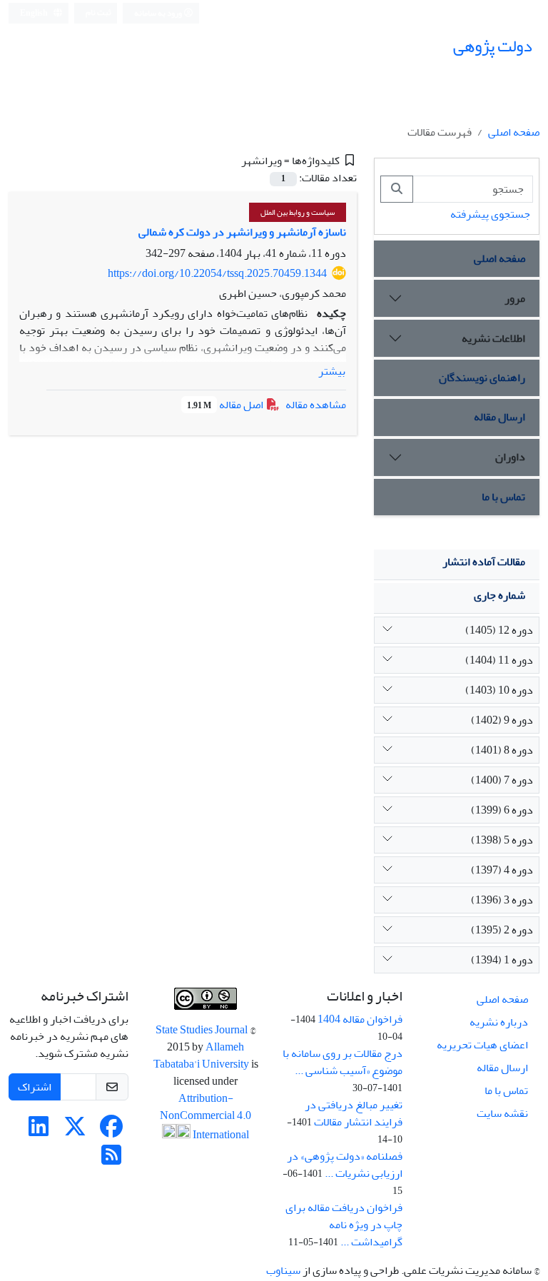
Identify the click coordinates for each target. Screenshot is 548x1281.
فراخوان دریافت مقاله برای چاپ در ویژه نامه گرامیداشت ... (343, 1224)
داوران (510, 456)
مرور (514, 298)
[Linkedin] (38, 1131)
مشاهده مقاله (315, 404)
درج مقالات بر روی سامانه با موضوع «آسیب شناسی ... (342, 1062)
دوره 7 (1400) (502, 780)
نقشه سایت (502, 1113)
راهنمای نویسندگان (482, 377)
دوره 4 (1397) (502, 870)
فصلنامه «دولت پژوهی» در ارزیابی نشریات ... (344, 1164)
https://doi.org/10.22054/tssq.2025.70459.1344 (217, 273)
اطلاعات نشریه (493, 338)
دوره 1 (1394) (502, 960)
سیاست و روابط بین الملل (297, 212)
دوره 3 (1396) (502, 900)
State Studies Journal (203, 1030)
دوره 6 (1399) (502, 810)
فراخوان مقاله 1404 (360, 1019)
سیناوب (283, 1270)
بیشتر (331, 371)
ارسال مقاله (499, 416)
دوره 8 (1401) (502, 750)
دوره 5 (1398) (502, 840)
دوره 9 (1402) (502, 720)
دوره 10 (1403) (499, 690)
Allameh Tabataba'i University (202, 1055)
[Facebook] (111, 1131)
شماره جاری (499, 595)
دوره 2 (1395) (502, 930)
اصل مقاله (226, 404)
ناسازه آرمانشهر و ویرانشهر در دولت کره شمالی (242, 232)
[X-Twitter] (75, 1131)
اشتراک (34, 1087)
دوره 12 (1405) (499, 630)
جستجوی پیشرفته (490, 214)
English (34, 13)
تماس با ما (503, 496)
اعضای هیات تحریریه (482, 1044)
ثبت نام (98, 12)
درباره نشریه (499, 1022)
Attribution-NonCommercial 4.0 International (205, 1116)
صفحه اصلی (513, 132)
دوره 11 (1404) (499, 660)
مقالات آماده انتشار (483, 561)
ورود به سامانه (158, 13)
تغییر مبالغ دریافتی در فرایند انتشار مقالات (353, 1113)
